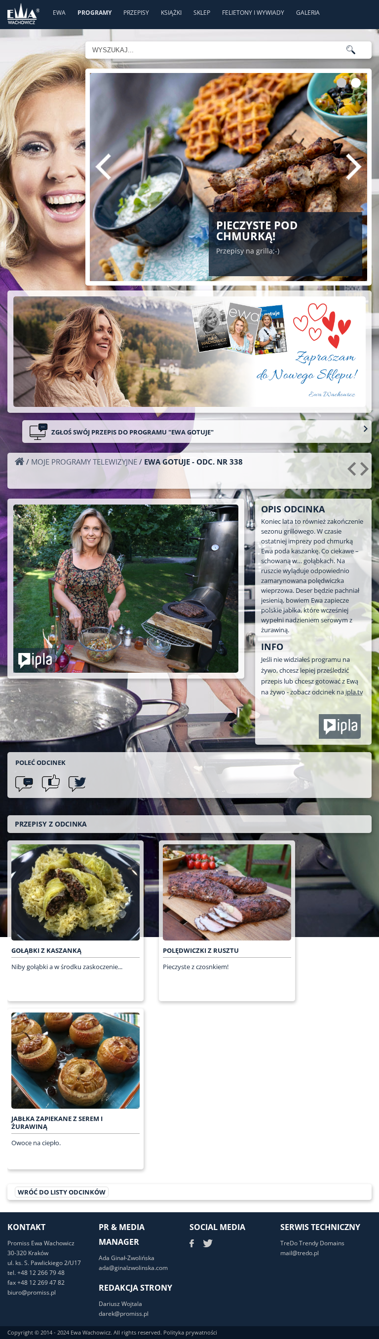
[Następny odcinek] (366, 472)
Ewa (59, 12)
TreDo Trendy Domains (312, 1243)
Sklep (201, 12)
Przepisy (136, 12)
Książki (171, 12)
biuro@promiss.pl (31, 1292)
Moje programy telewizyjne (84, 462)
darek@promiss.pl (124, 1313)
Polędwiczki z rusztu (201, 950)
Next (353, 166)
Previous (103, 166)
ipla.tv (354, 692)
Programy (94, 12)
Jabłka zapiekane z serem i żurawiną (57, 1122)
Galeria (308, 12)
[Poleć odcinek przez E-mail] (24, 783)
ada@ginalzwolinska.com (133, 1268)
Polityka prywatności (190, 1332)
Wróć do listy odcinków (62, 1192)
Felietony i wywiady (253, 12)
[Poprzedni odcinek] (353, 472)
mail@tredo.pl (299, 1253)
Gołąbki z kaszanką (46, 950)
